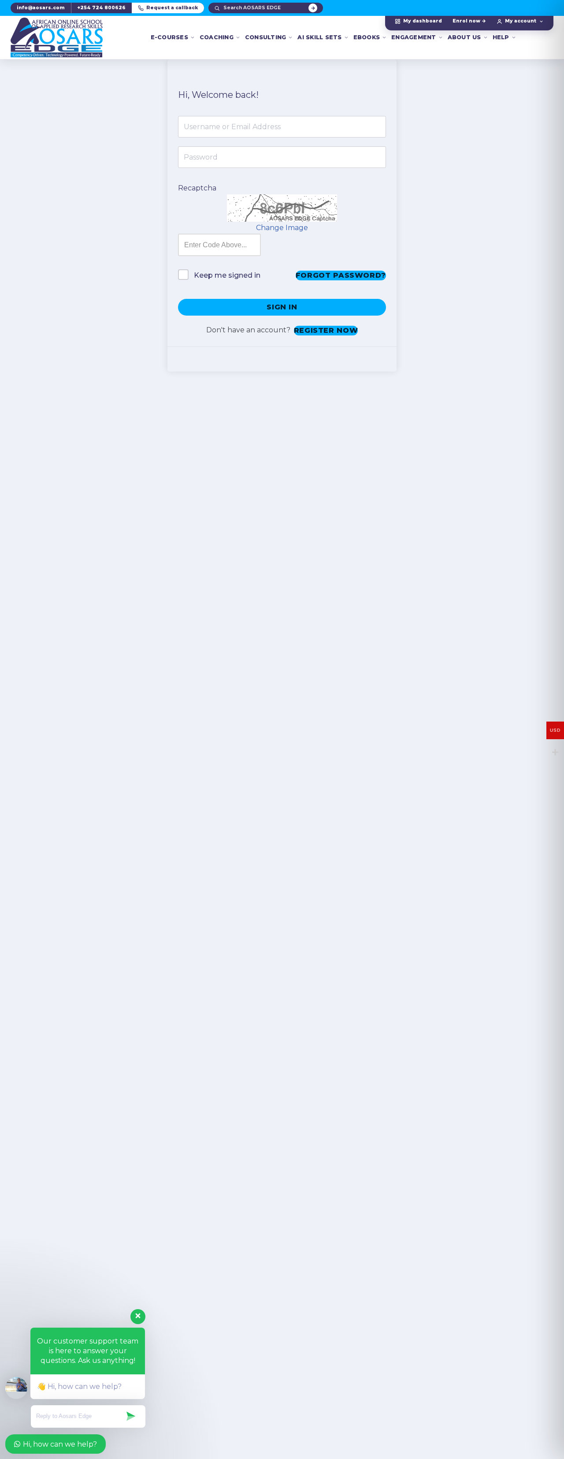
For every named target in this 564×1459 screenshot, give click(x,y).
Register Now (326, 330)
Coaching (217, 37)
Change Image (282, 227)
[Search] (312, 8)
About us (464, 37)
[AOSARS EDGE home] (57, 37)
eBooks (366, 37)
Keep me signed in (227, 275)
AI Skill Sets (319, 37)
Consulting (265, 37)
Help (501, 37)
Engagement (413, 37)
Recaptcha (197, 188)
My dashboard (422, 21)
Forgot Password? (341, 275)
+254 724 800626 (101, 8)
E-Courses (169, 37)
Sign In (282, 307)
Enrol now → (469, 21)
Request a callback (172, 8)
